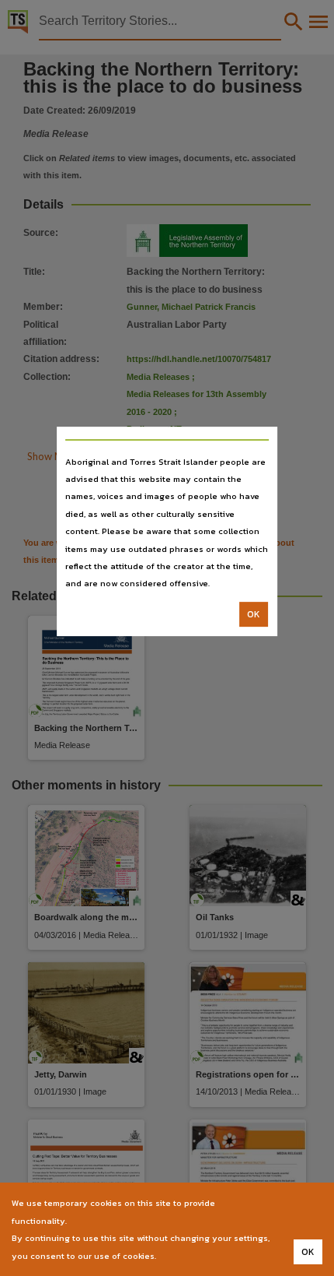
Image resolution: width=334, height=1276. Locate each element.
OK (253, 614)
